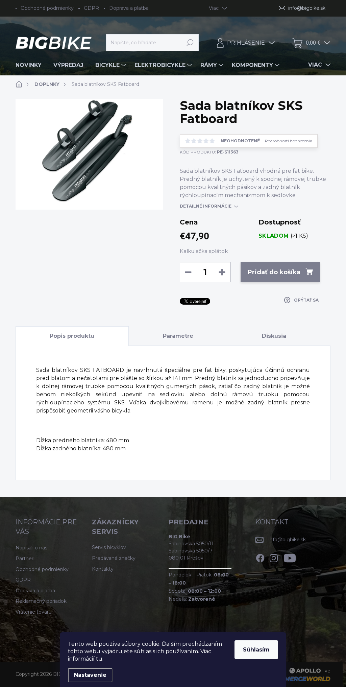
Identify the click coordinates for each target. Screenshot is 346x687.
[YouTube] (289, 557)
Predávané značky (113, 558)
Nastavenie (90, 675)
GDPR (91, 8)
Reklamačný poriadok (41, 601)
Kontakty (103, 569)
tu (99, 659)
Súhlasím (256, 649)
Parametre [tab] (178, 336)
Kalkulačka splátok (204, 251)
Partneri (25, 558)
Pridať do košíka (274, 272)
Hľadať (190, 43)
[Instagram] (274, 557)
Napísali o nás (31, 548)
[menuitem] (31, 65)
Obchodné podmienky (47, 8)
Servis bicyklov (109, 547)
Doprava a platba (129, 8)
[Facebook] (260, 557)
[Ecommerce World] (295, 679)
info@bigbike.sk (287, 540)
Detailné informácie (205, 206)
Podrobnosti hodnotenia (288, 141)
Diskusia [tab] (274, 336)
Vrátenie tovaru (34, 612)
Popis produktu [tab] (72, 336)
